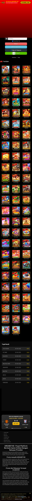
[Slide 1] (11, 428)
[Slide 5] (15, 428)
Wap (19, 57)
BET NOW (16, 423)
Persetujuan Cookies (22, 496)
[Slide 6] (16, 428)
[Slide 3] (13, 428)
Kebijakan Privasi (18, 499)
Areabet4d (4, 452)
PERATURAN (6, 435)
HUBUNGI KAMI (6, 438)
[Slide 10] (20, 428)
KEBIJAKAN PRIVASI (7, 440)
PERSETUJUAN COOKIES (7, 441)
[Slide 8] (18, 428)
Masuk (16, 44)
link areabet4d (24, 459)
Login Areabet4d (5, 480)
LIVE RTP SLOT (16, 53)
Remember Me (16, 41)
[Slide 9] (19, 428)
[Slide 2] (12, 428)
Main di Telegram (16, 50)
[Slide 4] (14, 428)
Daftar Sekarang (16, 47)
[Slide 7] (17, 428)
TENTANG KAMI (6, 432)
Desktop (14, 57)
